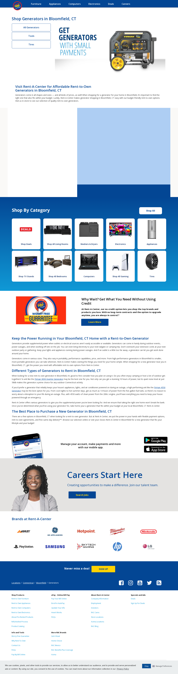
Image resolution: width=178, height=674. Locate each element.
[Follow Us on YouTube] (139, 585)
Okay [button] (146, 666)
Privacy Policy (123, 668)
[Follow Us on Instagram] (130, 585)
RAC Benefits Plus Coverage (62, 650)
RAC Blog (94, 626)
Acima (53, 654)
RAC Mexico (55, 645)
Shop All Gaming (120, 276)
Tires (31, 44)
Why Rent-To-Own (19, 641)
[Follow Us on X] (149, 585)
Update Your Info (58, 608)
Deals (133, 599)
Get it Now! (55, 636)
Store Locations (97, 617)
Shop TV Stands (26, 276)
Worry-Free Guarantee (20, 636)
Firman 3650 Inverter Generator (49, 379)
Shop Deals (26, 244)
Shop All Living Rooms (57, 244)
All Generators (31, 27)
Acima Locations (97, 621)
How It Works (56, 612)
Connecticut (28, 582)
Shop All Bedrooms (58, 276)
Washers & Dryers (89, 244)
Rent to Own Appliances (21, 603)
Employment (96, 603)
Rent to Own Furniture (20, 599)
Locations (16, 582)
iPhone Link (155, 450)
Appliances (152, 244)
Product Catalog (18, 626)
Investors (94, 608)
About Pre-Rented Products (22, 617)
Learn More (94, 322)
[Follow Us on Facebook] (121, 585)
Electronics (120, 244)
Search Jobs (82, 494)
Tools (31, 35)
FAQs (53, 617)
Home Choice (56, 641)
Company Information (99, 599)
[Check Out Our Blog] (158, 585)
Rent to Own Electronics (21, 612)
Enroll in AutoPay (58, 603)
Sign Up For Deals (138, 603)
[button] (162, 666)
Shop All (150, 210)
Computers (89, 276)
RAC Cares (95, 612)
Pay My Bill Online (18, 654)
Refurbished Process (20, 621)
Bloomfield (41, 582)
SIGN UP (103, 569)
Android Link (156, 441)
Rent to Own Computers (21, 608)
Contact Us (16, 645)
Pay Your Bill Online (59, 599)
